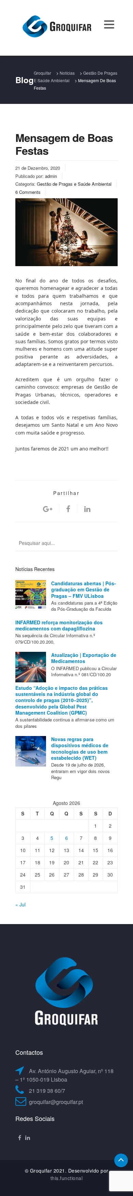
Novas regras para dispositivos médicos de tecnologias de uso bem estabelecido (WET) (79, 748)
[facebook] (68, 509)
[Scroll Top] (121, 1160)
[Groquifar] (56, 27)
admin (51, 176)
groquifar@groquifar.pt (56, 1102)
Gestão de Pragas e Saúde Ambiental (74, 184)
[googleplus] (47, 509)
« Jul (20, 904)
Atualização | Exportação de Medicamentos (83, 657)
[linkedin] (87, 509)
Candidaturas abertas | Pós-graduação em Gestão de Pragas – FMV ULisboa (83, 589)
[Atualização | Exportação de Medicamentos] (30, 667)
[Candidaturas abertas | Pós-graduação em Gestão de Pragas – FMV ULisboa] (30, 595)
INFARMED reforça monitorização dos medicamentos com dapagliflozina (59, 625)
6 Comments (28, 192)
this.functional (66, 1178)
